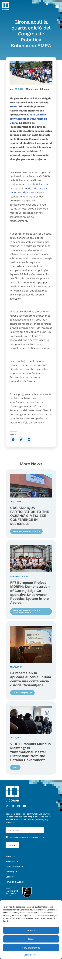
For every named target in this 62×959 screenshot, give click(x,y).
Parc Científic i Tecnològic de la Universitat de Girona (28, 118)
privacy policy (38, 837)
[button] (57, 6)
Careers (10, 876)
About (9, 856)
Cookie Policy (29, 955)
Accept (31, 930)
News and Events (15, 881)
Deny (31, 939)
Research (10, 861)
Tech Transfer (13, 866)
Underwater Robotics (37, 89)
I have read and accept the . (26, 837)
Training (10, 871)
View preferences (31, 947)
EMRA (13, 106)
